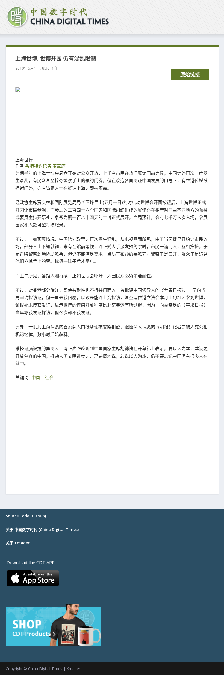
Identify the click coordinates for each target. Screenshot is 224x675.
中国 (35, 377)
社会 (49, 377)
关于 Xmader (18, 542)
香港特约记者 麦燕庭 (45, 166)
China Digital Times (45, 668)
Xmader (73, 668)
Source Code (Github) (26, 515)
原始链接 (190, 74)
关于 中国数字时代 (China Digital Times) (42, 529)
